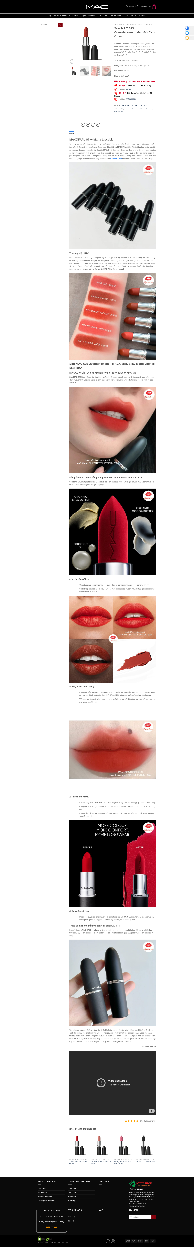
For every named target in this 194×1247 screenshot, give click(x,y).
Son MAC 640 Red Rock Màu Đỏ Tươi (78, 1162)
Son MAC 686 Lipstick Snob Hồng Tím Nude (122, 1162)
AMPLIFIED (56, 16)
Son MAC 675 (116, 159)
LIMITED (133, 16)
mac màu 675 (128, 109)
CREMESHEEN (67, 16)
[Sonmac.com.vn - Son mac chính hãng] (97, 6)
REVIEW (142, 16)
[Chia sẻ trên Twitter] (88, 125)
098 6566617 (131, 99)
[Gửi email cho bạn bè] (93, 125)
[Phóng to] (72, 61)
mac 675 (120, 109)
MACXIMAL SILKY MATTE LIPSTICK (139, 24)
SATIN (126, 16)
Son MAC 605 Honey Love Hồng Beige (101, 1162)
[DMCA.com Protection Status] (45, 1239)
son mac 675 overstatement (143, 109)
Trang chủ (119, 24)
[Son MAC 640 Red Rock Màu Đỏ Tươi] (79, 1145)
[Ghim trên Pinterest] (98, 125)
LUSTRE (100, 16)
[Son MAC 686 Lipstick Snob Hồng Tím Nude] (124, 1145)
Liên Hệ (71, 1221)
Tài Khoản (72, 1188)
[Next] (107, 43)
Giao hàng (72, 1196)
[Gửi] (60, 25)
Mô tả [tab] (71, 133)
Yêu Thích (72, 1192)
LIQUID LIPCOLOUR (88, 16)
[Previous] (73, 43)
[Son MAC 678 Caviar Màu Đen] (146, 1145)
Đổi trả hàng (42, 1192)
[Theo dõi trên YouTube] (113, 1241)
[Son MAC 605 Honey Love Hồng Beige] (101, 1145)
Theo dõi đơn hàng (45, 1196)
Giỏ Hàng (71, 1200)
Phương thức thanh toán (46, 1200)
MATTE (107, 16)
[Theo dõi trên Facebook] (108, 1241)
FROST (76, 16)
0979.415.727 (131, 89)
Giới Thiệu (72, 1217)
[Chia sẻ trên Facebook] (83, 125)
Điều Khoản (42, 1188)
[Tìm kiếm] (50, 16)
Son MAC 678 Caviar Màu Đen (145, 1161)
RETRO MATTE (116, 16)
